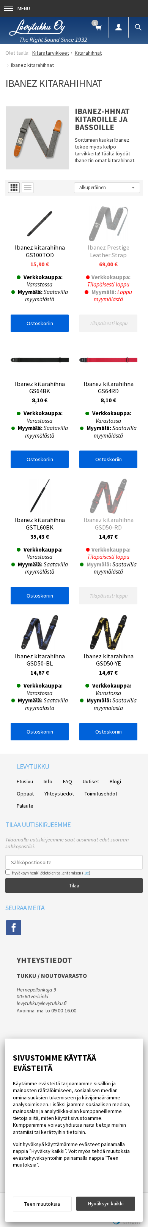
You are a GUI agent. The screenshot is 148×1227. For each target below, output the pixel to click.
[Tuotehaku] (138, 27)
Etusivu (25, 781)
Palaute (25, 805)
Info (48, 781)
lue (86, 873)
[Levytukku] (37, 26)
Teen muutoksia (42, 1203)
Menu (23, 8)
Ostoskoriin (40, 323)
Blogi (115, 781)
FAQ (67, 781)
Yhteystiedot (59, 793)
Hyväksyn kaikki (106, 1203)
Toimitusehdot (101, 793)
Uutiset (91, 781)
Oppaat (25, 793)
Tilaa (74, 885)
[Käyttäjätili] (118, 27)
